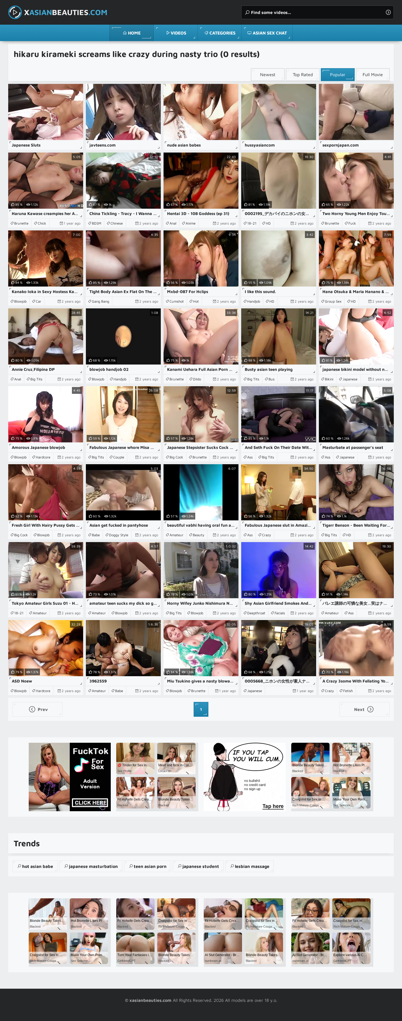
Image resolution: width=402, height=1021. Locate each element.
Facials (280, 613)
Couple (118, 457)
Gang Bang (100, 301)
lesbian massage (252, 866)
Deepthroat (256, 613)
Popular (337, 74)
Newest (267, 74)
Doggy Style (118, 535)
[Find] (388, 12)
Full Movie (373, 74)
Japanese (350, 379)
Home (134, 32)
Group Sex (333, 301)
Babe (96, 535)
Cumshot (177, 301)
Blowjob (20, 301)
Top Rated (303, 74)
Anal (173, 223)
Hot (196, 301)
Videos (178, 32)
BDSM (96, 223)
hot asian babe (37, 866)
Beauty (198, 535)
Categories (222, 32)
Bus (272, 379)
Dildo (197, 379)
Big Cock (176, 457)
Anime (191, 223)
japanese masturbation (93, 866)
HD (268, 223)
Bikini (329, 379)
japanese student (200, 866)
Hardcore (43, 457)
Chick (42, 223)
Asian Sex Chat (270, 32)
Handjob (253, 301)
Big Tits (36, 379)
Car (38, 301)
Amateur (176, 535)
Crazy (266, 535)
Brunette (21, 223)
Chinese (116, 223)
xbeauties (65, 12)
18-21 (252, 223)
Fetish (348, 691)
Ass (250, 457)
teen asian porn (150, 866)
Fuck (352, 223)
